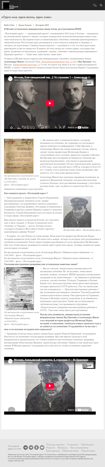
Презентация (88, 450)
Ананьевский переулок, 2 (26, 65)
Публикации (87, 444)
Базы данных (53, 450)
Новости (50, 447)
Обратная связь (70, 450)
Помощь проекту (55, 444)
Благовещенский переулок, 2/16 (58, 62)
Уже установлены (79, 447)
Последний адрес (10, 5)
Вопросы (63, 447)
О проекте (72, 444)
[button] (101, 5)
